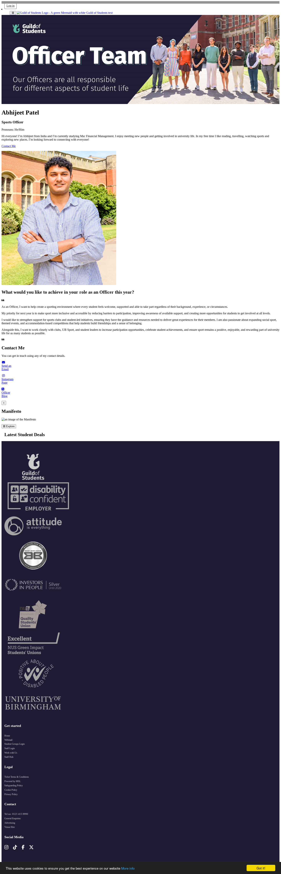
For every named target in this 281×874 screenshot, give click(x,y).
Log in (10, 5)
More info (128, 868)
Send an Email (6, 367)
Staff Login (9, 748)
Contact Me (9, 146)
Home (7, 735)
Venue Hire (9, 827)
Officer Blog (6, 394)
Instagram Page (7, 381)
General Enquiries (12, 818)
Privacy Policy (11, 794)
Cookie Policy (10, 790)
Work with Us (10, 752)
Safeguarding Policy (13, 785)
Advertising (9, 823)
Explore (10, 426)
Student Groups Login (14, 744)
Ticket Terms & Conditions (16, 777)
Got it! (261, 868)
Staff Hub (8, 757)
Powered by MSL (12, 781)
